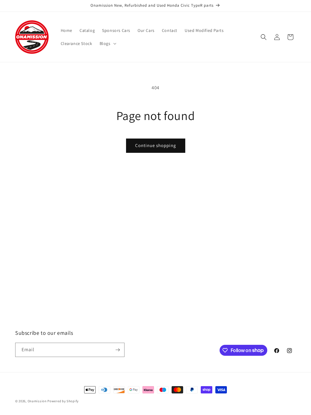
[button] (107, 43)
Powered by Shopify (63, 401)
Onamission (38, 401)
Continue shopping (155, 145)
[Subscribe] (117, 350)
